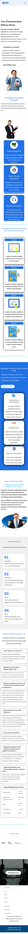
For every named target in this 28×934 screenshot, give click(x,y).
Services (6, 897)
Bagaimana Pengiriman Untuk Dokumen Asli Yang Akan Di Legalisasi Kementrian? (11, 749)
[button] (14, 47)
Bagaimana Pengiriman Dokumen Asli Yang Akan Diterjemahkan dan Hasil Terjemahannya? (13, 685)
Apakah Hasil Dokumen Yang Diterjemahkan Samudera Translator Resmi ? (13, 769)
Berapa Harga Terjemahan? (12, 732)
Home (5, 891)
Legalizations (7, 913)
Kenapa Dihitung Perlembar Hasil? (14, 787)
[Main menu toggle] (24, 3)
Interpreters (7, 909)
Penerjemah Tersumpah (11, 47)
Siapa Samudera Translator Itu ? (13, 651)
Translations (7, 906)
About (5, 894)
